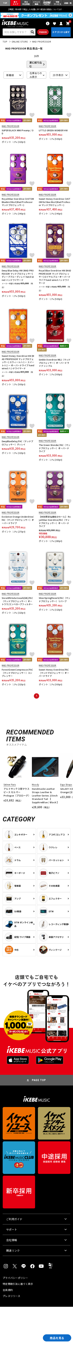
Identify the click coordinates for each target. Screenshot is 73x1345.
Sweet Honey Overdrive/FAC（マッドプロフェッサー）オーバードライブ (54, 672)
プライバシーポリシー (15, 1278)
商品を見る (57, 1338)
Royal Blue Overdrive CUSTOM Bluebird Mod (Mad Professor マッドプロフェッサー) (18, 201)
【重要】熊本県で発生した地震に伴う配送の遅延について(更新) (36, 9)
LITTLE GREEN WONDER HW (53, 130)
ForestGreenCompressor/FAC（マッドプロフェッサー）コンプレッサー (17, 672)
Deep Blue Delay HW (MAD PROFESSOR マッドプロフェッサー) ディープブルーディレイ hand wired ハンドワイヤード (18, 275)
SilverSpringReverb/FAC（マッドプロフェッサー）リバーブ (54, 599)
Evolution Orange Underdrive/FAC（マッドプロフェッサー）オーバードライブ (18, 519)
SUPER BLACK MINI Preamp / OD (17, 132)
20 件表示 (58, 75)
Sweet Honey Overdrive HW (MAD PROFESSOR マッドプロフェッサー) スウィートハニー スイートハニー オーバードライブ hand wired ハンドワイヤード (18, 362)
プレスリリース (11, 1296)
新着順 (10, 75)
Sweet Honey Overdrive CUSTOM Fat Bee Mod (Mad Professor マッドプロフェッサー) (55, 201)
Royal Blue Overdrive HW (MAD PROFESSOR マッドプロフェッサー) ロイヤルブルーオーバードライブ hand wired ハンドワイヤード (55, 276)
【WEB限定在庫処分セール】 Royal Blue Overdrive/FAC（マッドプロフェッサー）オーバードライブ (55, 521)
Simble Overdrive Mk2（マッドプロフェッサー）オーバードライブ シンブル (55, 362)
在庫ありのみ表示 (36, 75)
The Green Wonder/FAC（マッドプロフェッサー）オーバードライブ (54, 448)
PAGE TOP (39, 1080)
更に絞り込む (35, 64)
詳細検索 (43, 32)
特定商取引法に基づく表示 (18, 1284)
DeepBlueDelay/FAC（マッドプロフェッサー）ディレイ (17, 443)
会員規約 (8, 1290)
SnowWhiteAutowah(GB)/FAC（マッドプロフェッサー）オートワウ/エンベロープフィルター (17, 601)
